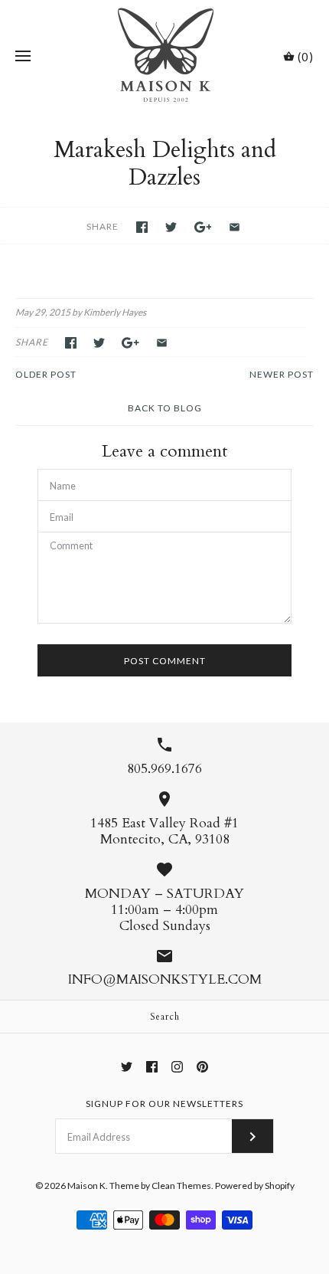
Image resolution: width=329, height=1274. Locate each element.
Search (165, 1016)
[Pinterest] (202, 1067)
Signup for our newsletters (164, 1103)
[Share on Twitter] (171, 227)
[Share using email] (234, 227)
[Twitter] (126, 1067)
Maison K (86, 1185)
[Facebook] (152, 1067)
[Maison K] (165, 56)
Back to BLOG (165, 408)
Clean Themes (181, 1185)
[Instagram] (177, 1067)
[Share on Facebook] (142, 227)
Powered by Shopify (255, 1185)
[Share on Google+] (203, 227)
